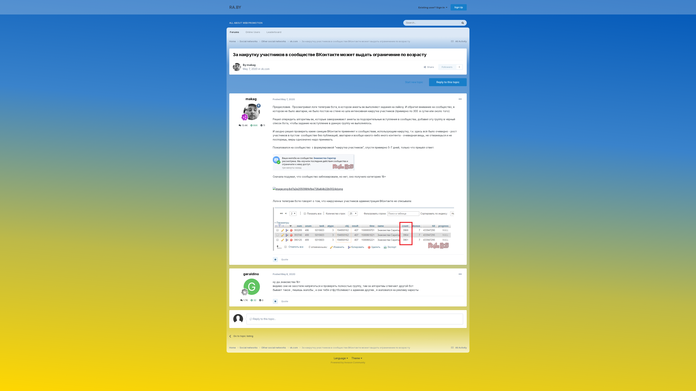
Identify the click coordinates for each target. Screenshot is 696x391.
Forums (234, 32)
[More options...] (460, 99)
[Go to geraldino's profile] (252, 287)
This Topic (448, 22)
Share (430, 67)
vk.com (265, 68)
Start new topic (414, 82)
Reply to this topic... (264, 318)
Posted (284, 99)
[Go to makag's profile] (237, 67)
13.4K (244, 125)
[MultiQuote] (275, 259)
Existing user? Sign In (432, 7)
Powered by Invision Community (348, 362)
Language (340, 358)
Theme (356, 358)
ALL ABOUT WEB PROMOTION (245, 22)
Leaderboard (274, 32)
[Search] (463, 23)
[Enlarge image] (313, 161)
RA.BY (235, 7)
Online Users (253, 32)
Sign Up (458, 7)
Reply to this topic (447, 82)
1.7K (245, 300)
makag (251, 64)
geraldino (251, 274)
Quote (284, 259)
